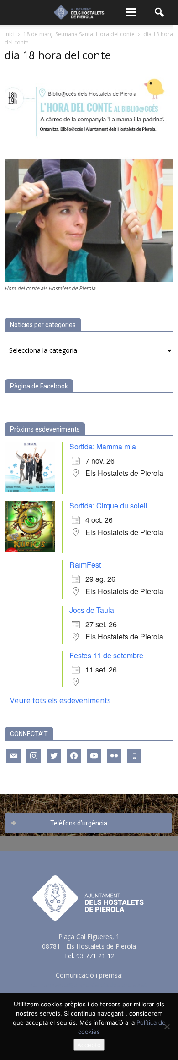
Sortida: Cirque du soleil (108, 505)
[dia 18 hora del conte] (89, 279)
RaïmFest (85, 564)
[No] (166, 1026)
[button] (160, 12)
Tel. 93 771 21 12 (89, 955)
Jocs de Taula (91, 610)
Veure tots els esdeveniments (60, 700)
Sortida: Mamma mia (102, 446)
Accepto (89, 1045)
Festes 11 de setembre (106, 655)
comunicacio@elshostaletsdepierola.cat (89, 984)
